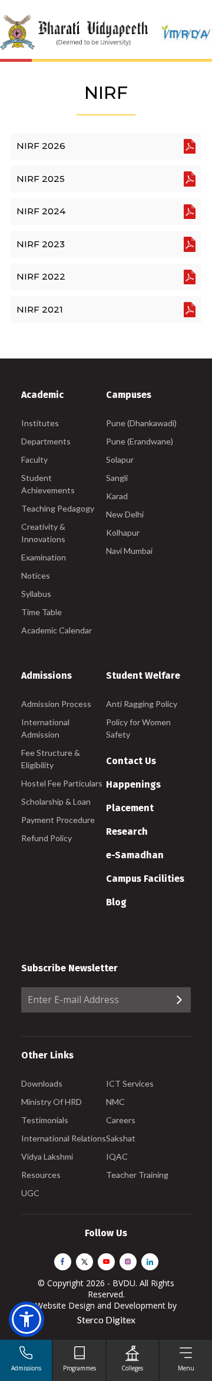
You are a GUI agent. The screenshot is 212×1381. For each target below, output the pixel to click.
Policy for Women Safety (138, 728)
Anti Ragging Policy (141, 704)
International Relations (63, 1138)
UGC (30, 1193)
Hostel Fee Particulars (61, 783)
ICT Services (130, 1083)
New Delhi (125, 514)
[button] (26, 1319)
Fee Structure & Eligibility (50, 759)
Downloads (41, 1083)
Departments (46, 441)
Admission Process (56, 704)
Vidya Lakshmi (47, 1156)
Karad (117, 496)
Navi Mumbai (129, 551)
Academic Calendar (56, 630)
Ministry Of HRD (51, 1102)
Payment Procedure (58, 820)
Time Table (41, 612)
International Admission (45, 728)
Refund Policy (46, 838)
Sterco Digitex (106, 1319)
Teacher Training (137, 1175)
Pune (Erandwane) (139, 441)
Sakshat (120, 1138)
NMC (115, 1102)
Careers (120, 1120)
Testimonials (44, 1120)
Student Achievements (48, 484)
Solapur (120, 459)
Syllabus (36, 594)
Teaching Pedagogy (57, 508)
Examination (43, 557)
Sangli (117, 478)
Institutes (40, 423)
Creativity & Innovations (43, 533)
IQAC (117, 1156)
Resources (41, 1175)
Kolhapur (123, 532)
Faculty (34, 459)
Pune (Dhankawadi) (141, 423)
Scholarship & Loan (56, 801)
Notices (35, 575)
